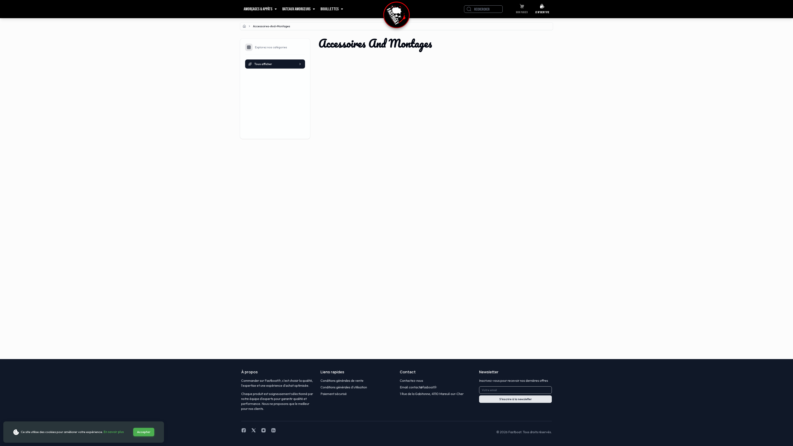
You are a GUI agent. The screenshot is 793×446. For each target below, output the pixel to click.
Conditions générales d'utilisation (344, 387)
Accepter (143, 432)
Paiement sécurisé (334, 394)
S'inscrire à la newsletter (515, 399)
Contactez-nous (411, 380)
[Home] (244, 26)
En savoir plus (114, 432)
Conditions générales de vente (342, 380)
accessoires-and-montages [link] (271, 26)
